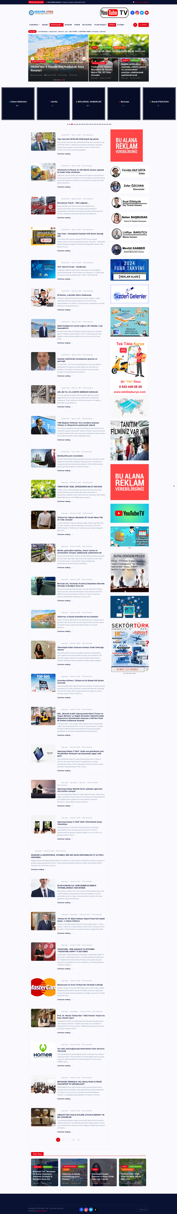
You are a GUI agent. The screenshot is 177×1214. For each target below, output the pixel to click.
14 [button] (91, 124)
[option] (58, 58)
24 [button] (107, 124)
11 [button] (86, 124)
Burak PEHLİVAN (54, 102)
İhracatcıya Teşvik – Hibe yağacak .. (73, 203)
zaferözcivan (53, 31)
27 (73, 1140)
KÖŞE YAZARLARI (105, 47)
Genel (95, 47)
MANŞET (45, 25)
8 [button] (81, 124)
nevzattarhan (74, 1011)
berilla (125, 60)
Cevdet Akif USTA (124, 102)
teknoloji (103, 31)
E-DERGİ (143, 25)
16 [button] (94, 124)
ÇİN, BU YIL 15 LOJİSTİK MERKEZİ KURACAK (77, 392)
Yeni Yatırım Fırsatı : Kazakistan (71, 267)
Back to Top (143, 1209)
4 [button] (60, 80)
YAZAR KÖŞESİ (100, 25)
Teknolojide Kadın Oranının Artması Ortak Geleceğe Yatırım (73, 1176)
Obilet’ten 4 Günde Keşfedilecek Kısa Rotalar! (77, 617)
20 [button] (101, 124)
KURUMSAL (34, 25)
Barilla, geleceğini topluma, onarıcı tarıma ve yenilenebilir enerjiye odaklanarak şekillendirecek (133, 69)
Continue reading (64, 154)
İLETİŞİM (120, 25)
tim (67, 31)
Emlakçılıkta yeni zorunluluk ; (70, 456)
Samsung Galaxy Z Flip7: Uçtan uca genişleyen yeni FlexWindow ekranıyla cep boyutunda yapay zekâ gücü (80, 753)
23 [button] (106, 124)
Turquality (96, 31)
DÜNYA (112, 25)
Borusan (19, 102)
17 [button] (96, 124)
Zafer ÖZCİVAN (119, 47)
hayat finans (73, 914)
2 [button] (56, 80)
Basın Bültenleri (38, 61)
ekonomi (61, 31)
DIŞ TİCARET (87, 25)
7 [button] (79, 124)
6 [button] (64, 80)
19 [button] (99, 124)
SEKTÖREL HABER (85, 31)
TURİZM (77, 25)
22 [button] (104, 124)
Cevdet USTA (65, 135)
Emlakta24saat (43, 31)
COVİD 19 (160, 102)
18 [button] (97, 124)
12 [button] (87, 124)
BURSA (89, 102)
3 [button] (59, 80)
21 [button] (102, 124)
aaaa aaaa (39, 75)
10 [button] (84, 124)
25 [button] (109, 124)
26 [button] (111, 124)
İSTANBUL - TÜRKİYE (142, 2)
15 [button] (92, 124)
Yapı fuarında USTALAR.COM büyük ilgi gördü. (78, 139)
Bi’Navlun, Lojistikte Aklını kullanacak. (74, 295)
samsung (82, 782)
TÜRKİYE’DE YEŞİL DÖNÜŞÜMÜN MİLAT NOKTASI (118, 51)
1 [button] (54, 80)
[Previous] (141, 1153)
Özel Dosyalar (56, 25)
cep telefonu (74, 782)
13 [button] (89, 124)
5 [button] (62, 80)
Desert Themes (42, 1211)
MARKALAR (135, 60)
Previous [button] (32, 58)
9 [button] (82, 124)
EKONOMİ (68, 25)
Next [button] (84, 58)
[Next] (144, 1153)
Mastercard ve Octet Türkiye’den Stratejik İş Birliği (80, 985)
